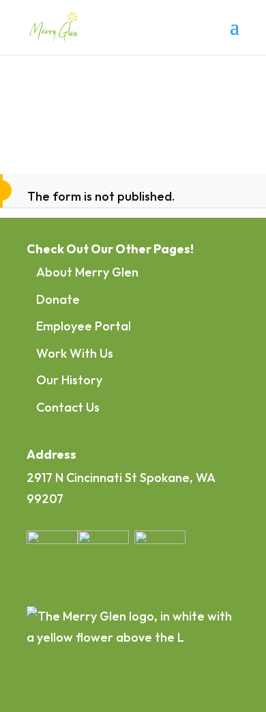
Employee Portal (83, 326)
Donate (58, 299)
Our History (69, 380)
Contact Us (68, 407)
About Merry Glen (87, 272)
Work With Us (74, 353)
